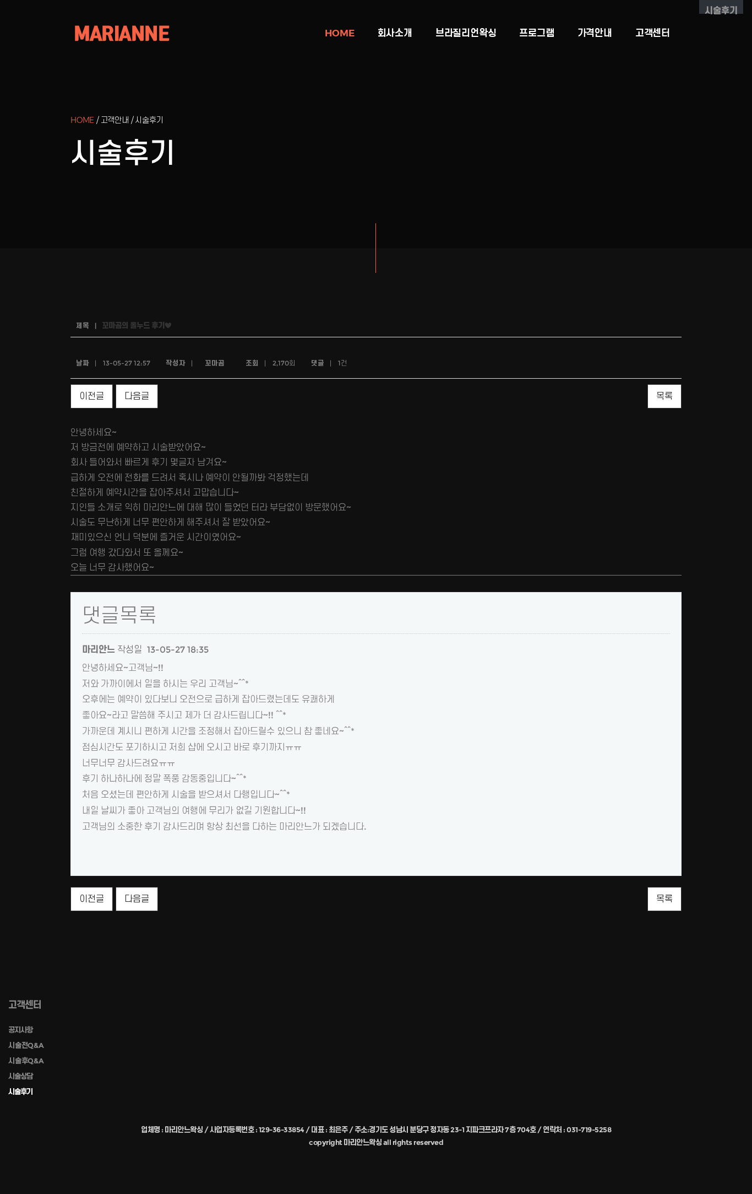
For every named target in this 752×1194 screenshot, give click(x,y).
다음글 (136, 396)
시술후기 (20, 1091)
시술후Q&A (26, 1060)
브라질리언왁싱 (466, 33)
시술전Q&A (26, 1045)
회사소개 (395, 33)
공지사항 (20, 1029)
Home (339, 33)
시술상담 (20, 1076)
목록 (664, 396)
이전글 (91, 396)
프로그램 (536, 33)
